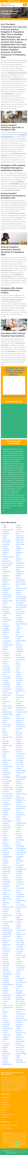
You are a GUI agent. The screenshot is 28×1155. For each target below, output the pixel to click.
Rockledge (19, 789)
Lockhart (5, 1033)
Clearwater (6, 643)
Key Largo (5, 953)
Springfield (19, 880)
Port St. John (19, 764)
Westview (19, 1031)
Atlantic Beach (7, 542)
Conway (5, 664)
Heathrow (5, 861)
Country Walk (6, 678)
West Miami (19, 1007)
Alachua (5, 525)
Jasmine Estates (7, 934)
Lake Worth (6, 982)
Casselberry (6, 630)
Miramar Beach (20, 563)
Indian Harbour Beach (7, 900)
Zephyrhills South (21, 1062)
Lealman (5, 1016)
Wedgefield (19, 993)
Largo (4, 1003)
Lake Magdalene (7, 974)
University (19, 963)
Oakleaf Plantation (21, 624)
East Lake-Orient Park (7, 738)
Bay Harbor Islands (8, 557)
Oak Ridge (19, 620)
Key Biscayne (6, 951)
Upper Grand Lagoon (20, 971)
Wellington (19, 997)
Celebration (6, 632)
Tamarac (18, 924)
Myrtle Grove (20, 567)
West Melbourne (21, 1005)
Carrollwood (6, 626)
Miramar (18, 561)
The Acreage (19, 940)
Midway (18, 550)
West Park (19, 1012)
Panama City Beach (21, 712)
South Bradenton (21, 848)
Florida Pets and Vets (18, 1150)
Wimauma (19, 1043)
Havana (5, 859)
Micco (17, 546)
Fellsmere (5, 762)
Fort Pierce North (7, 794)
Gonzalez (5, 831)
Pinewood (19, 745)
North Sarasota (20, 611)
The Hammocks (20, 945)
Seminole (18, 833)
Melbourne (19, 527)
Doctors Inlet (6, 726)
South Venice (20, 865)
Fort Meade (6, 783)
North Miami (19, 603)
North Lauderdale (21, 601)
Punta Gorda (19, 773)
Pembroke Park (20, 724)
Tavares (18, 932)
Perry (17, 731)
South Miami (19, 854)
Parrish (18, 716)
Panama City (19, 710)
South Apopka (20, 846)
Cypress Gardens (7, 693)
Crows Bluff (6, 682)
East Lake (5, 735)
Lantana (5, 1001)
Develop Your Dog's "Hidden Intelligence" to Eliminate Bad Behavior (14, 371)
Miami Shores (20, 542)
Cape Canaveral (7, 620)
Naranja (18, 575)
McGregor (5, 1062)
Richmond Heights (21, 777)
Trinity (18, 959)
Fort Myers (6, 785)
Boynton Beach (7, 596)
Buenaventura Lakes (7, 614)
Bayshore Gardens (8, 563)
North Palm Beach (21, 607)
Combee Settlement (6, 660)
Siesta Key (19, 838)
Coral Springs (6, 670)
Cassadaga (6, 628)
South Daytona (20, 850)
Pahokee (18, 672)
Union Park (19, 961)
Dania (4, 699)
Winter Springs (20, 1051)
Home (1, 19)
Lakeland (5, 986)
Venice (18, 976)
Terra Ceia (19, 938)
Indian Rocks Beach (8, 907)
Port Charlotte (20, 758)
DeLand (5, 716)
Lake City (5, 968)
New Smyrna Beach (21, 588)
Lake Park (5, 978)
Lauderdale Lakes (8, 1005)
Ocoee (18, 630)
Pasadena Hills (7, 19)
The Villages (19, 947)
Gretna (5, 842)
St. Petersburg (20, 896)
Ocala (17, 626)
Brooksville (6, 609)
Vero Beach (19, 980)
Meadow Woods (7, 1064)
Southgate (19, 871)
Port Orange (19, 760)
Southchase (19, 867)
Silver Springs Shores (20, 841)
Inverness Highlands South (7, 914)
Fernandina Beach (8, 766)
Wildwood (19, 1035)
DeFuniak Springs (8, 714)
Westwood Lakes (21, 1033)
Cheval (4, 634)
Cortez (4, 674)
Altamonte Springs (8, 529)
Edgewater (6, 743)
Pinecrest (18, 739)
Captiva (5, 624)
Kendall (5, 947)
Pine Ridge (19, 737)
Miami (18, 534)
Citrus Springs (7, 640)
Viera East (19, 984)
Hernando (5, 863)
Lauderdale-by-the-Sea (8, 1009)
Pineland (18, 741)
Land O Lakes (6, 997)
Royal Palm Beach (21, 794)
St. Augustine (20, 882)
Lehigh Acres (6, 1022)
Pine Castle (19, 733)
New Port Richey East (20, 585)
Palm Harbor (19, 689)
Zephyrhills (19, 1060)
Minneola (19, 559)
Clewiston (5, 649)
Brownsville (6, 611)
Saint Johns (19, 802)
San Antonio (19, 812)
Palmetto (18, 703)
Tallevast (18, 921)
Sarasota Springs (21, 823)
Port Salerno (19, 762)
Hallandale (6, 854)
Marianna (5, 1058)
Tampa (18, 928)
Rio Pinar (18, 781)
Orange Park (19, 651)
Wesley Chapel (20, 999)
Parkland (18, 714)
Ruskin (18, 796)
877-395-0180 (14, 1)
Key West (5, 955)
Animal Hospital (5, 1100)
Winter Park (19, 1049)
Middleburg (19, 548)
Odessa (18, 632)
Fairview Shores (7, 760)
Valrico (18, 974)
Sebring (18, 829)
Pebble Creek (20, 720)
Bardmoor (5, 552)
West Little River (20, 1003)
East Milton (6, 741)
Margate (5, 1056)
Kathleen (5, 942)
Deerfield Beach (7, 712)
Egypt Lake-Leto (7, 745)
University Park (20, 968)
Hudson (5, 892)
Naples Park (19, 573)
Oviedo (18, 666)
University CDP (20, 966)
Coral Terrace (6, 672)
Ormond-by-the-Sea (20, 660)
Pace (17, 670)
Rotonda (18, 791)
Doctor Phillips (7, 724)
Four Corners (6, 800)
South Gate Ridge (21, 852)
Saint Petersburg (21, 806)
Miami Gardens (20, 538)
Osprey (18, 664)
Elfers (4, 747)
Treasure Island (20, 957)
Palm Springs (20, 695)
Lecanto (5, 1018)
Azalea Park (6, 550)
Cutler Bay (6, 691)
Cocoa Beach (6, 653)
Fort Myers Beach (8, 787)
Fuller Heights (7, 808)
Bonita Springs (7, 594)
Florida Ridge (6, 777)
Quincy (18, 775)
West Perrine (20, 1016)
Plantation (19, 750)
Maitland (5, 1047)
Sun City (18, 903)
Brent (4, 605)
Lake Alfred (6, 963)
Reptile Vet (4, 1109)
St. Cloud (18, 892)
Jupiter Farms (6, 940)
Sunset (18, 911)
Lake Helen (6, 970)
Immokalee (6, 896)
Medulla (18, 525)
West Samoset (20, 1018)
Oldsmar (18, 638)
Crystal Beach (6, 685)
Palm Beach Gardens (19, 681)
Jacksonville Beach (8, 930)
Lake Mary (6, 976)
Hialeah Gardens (7, 867)
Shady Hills (19, 836)
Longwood (6, 1037)
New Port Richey (20, 582)
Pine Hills (18, 735)
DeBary (5, 710)
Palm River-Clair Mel (20, 692)
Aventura (5, 546)
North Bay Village (21, 596)
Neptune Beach (20, 580)
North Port (19, 609)
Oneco (18, 643)
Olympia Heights (20, 640)
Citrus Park (6, 638)
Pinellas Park (19, 743)
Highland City (6, 871)
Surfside (18, 913)
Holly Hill (5, 877)
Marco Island (6, 1054)
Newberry (19, 590)
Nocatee (18, 594)
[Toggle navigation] (25, 4)
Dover (4, 731)
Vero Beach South (21, 982)
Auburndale (6, 544)
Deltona (5, 720)
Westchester (19, 1024)
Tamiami (18, 926)
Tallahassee (19, 919)
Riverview (19, 785)
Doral (4, 729)
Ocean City (19, 628)
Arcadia (5, 538)
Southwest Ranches (19, 874)
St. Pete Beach (20, 894)
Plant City (19, 747)
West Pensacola (20, 1014)
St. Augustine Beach (20, 885)
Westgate (19, 1026)
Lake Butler (6, 966)
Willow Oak (19, 1039)
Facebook (19, 1153)
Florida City (6, 775)
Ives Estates (6, 926)
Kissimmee (6, 959)
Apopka (5, 536)
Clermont (5, 647)
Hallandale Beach (7, 856)
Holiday (5, 875)
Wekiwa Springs (20, 995)
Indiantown (6, 909)
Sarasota (18, 821)
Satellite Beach (20, 825)
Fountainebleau (7, 798)
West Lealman (20, 1001)
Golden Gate (6, 825)
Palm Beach (19, 678)
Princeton (19, 768)
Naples (18, 569)
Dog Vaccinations (6, 1104)
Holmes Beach (7, 882)
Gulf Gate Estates (7, 848)
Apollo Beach (6, 534)
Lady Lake (5, 961)
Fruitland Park (7, 804)
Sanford (18, 817)
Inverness (5, 911)
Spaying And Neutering (7, 1114)
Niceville (18, 592)
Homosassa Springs (6, 887)
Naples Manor (20, 571)
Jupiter (4, 938)
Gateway (5, 812)
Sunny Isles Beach (21, 907)
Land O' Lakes (7, 999)
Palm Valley (19, 701)
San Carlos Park (20, 815)
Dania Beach (6, 701)
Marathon (5, 1051)
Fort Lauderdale (7, 781)
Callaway (5, 617)
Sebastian (19, 827)
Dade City (5, 697)
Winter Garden (20, 1045)
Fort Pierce (6, 791)
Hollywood (6, 880)
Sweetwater (19, 915)
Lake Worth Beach (8, 984)
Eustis (4, 758)
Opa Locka (19, 645)
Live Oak (5, 1031)
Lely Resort (6, 1026)
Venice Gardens (20, 978)
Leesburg (5, 1020)
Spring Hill (19, 877)
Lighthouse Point (7, 1028)
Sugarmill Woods (21, 901)
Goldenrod (6, 829)
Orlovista (18, 655)
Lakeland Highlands (5, 990)
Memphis (18, 529)
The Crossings (20, 942)
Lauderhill (5, 1012)
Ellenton (5, 750)
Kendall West (6, 949)
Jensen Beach (6, 936)
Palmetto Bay (20, 705)
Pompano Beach (20, 754)
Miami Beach (19, 536)
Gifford (5, 817)
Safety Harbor (20, 798)
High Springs (6, 869)
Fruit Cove (5, 802)
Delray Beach (6, 718)
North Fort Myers (21, 599)
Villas (17, 989)
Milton (18, 555)
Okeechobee (19, 636)
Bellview (5, 582)
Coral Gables (6, 668)
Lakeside (5, 993)
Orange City (19, 649)
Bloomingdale (6, 588)
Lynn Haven (6, 1043)
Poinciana (19, 752)
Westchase (19, 1022)
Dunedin (5, 733)
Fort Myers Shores (8, 789)
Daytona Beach (7, 705)
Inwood (5, 917)
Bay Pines (5, 559)
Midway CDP (19, 552)
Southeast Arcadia (21, 869)
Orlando (18, 653)
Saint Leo (18, 804)
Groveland (5, 844)
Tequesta (19, 936)
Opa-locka (19, 647)
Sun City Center (20, 905)
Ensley (4, 754)
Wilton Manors (20, 1041)
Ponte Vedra (19, 756)
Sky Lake (18, 844)
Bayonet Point (7, 561)
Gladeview (5, 819)
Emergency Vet (5, 1097)
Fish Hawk (5, 770)
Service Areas (4, 1117)
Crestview (5, 680)
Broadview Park (7, 607)
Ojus (17, 634)
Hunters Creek (7, 894)
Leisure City (6, 1024)
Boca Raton (6, 590)
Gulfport (5, 850)
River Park (19, 783)
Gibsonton (6, 815)
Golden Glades (7, 827)
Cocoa (4, 651)
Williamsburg (20, 1037)
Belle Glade (6, 575)
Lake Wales (6, 980)
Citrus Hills (6, 636)
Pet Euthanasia (5, 1107)
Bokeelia (5, 592)
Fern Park (5, 764)
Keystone (5, 957)
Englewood (6, 752)
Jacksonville (6, 928)
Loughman (6, 1039)
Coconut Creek (7, 657)
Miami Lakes (19, 540)
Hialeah (5, 865)
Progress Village (20, 770)
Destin (4, 722)
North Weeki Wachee (19, 614)
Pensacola (19, 729)
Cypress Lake (6, 695)
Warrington (19, 991)
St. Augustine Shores (20, 889)
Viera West (19, 986)
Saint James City (20, 800)
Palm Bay (18, 676)
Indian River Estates (6, 904)
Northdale (19, 617)
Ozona (18, 668)
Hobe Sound (6, 873)
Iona (4, 919)
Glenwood (5, 823)
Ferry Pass (6, 768)
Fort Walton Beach (8, 796)
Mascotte (5, 1060)
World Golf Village (21, 1054)
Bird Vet (3, 1112)
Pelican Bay (19, 722)
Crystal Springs (7, 689)
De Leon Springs (7, 708)
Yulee (17, 1058)
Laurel (4, 1014)
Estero (4, 756)
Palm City (18, 685)
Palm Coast (19, 687)
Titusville (18, 953)
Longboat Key (7, 1035)
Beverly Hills (6, 584)
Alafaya (5, 527)
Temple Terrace (20, 934)
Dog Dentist (4, 1102)
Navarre (18, 578)
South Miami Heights (19, 858)
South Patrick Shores (20, 862)
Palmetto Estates (21, 708)
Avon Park (5, 548)
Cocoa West (6, 655)
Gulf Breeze (6, 846)
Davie (4, 703)
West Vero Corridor (21, 1020)
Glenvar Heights (7, 821)
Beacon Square (7, 565)
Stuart (18, 898)
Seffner (18, 831)
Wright (18, 1056)
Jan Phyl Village (7, 932)
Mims (17, 557)
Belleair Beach (7, 580)
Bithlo (4, 586)
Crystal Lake (6, 687)
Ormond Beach (20, 657)
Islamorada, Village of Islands (8, 923)
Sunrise (18, 909)
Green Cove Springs (6, 837)
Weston (18, 1028)
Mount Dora (19, 565)
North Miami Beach (21, 605)
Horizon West (6, 890)
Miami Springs (20, 544)
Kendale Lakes (7, 945)
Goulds (5, 833)
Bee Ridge (5, 567)
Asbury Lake (6, 540)
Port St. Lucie (20, 766)
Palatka (18, 674)
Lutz (4, 1041)
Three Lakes (19, 951)
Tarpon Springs (20, 930)
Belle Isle (5, 578)
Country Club (6, 676)
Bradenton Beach (7, 601)
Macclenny (6, 1045)
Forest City (6, 779)
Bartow (5, 555)
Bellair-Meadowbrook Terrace (7, 571)
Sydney (18, 917)
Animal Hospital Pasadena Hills (17, 19)
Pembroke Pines (20, 726)
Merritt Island (20, 531)
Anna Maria (6, 531)
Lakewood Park (7, 995)
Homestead (6, 884)
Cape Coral (6, 622)
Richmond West (20, 779)
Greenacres (6, 840)
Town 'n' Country (21, 955)
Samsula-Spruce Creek (20, 809)
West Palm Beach (21, 1010)
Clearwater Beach (8, 645)
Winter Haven (20, 1047)
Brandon (5, 603)
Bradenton (6, 599)
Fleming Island (7, 773)
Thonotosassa (20, 949)
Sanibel (18, 819)
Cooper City (6, 666)
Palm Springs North (20, 698)
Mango (5, 1049)
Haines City (6, 852)
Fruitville (5, 806)
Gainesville (6, 810)
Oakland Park (20, 622)
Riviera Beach (20, 787)
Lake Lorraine (7, 972)
